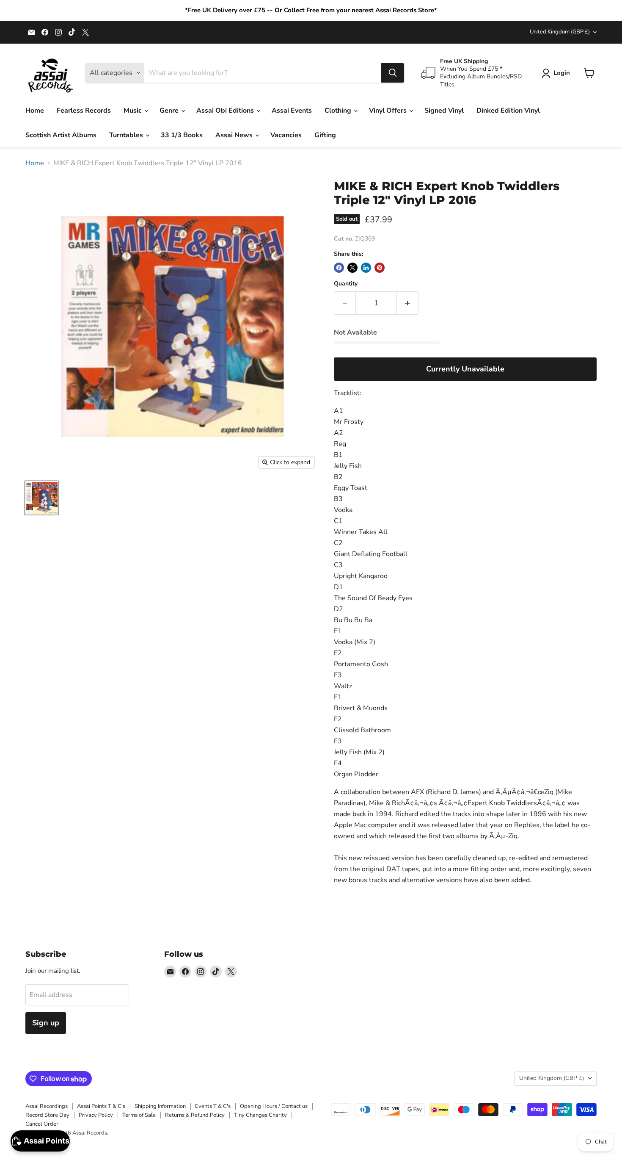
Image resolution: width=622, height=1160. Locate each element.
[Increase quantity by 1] (407, 303)
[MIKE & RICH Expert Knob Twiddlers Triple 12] (41, 498)
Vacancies (286, 135)
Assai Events (292, 110)
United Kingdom (560, 32)
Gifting (325, 135)
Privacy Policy (96, 1115)
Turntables (127, 135)
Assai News (234, 135)
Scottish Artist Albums (60, 135)
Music (133, 110)
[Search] (392, 73)
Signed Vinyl (444, 110)
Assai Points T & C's (101, 1106)
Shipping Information (160, 1106)
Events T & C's (213, 1106)
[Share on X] (352, 268)
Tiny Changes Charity (260, 1115)
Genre (170, 110)
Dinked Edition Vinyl (508, 110)
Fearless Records (84, 110)
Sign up (45, 1023)
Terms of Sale (139, 1115)
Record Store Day (47, 1115)
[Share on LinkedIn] (366, 268)
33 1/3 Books (182, 135)
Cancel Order (41, 1124)
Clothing (339, 110)
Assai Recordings (46, 1106)
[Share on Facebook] (339, 268)
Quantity (346, 283)
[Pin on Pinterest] (379, 268)
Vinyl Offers (388, 110)
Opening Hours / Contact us (274, 1106)
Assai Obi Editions (226, 110)
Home (34, 110)
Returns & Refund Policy (195, 1115)
